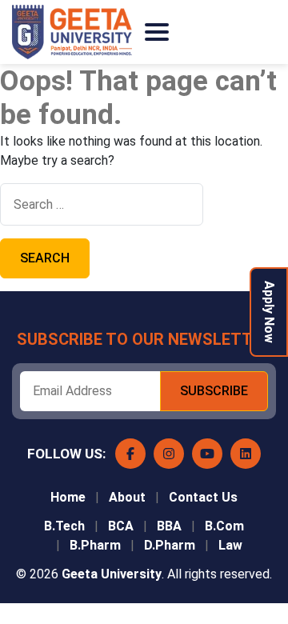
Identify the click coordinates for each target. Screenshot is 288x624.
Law (230, 545)
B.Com (224, 526)
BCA (121, 526)
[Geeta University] (72, 32)
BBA (169, 526)
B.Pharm (95, 545)
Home (68, 497)
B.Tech (64, 526)
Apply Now (269, 312)
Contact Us (203, 497)
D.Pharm (169, 545)
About (127, 497)
